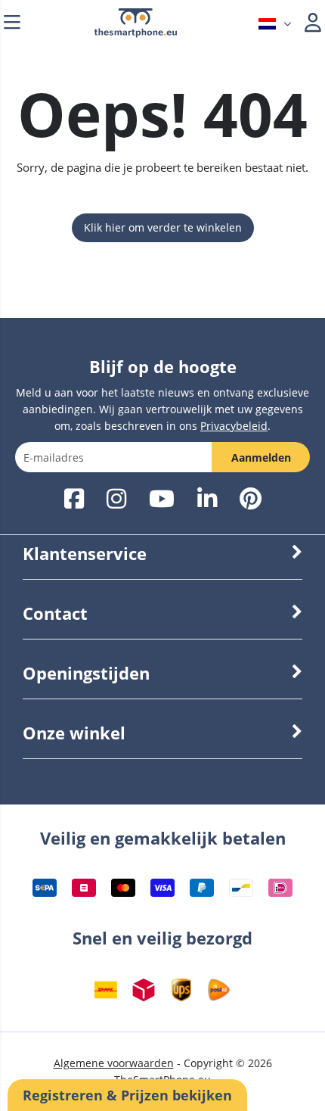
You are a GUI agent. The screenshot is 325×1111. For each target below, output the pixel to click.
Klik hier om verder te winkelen (163, 227)
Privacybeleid (234, 426)
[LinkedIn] (207, 499)
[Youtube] (162, 499)
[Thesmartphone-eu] (135, 33)
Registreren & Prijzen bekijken (127, 1095)
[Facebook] (74, 499)
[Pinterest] (250, 499)
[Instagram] (116, 499)
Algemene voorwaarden (114, 1063)
